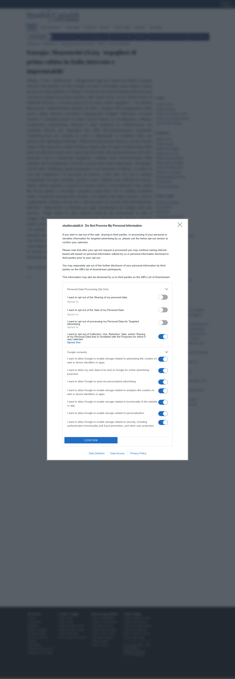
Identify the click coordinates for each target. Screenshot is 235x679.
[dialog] (117, 339)
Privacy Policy (138, 453)
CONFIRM (91, 440)
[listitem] (117, 289)
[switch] (163, 297)
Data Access (117, 453)
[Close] (181, 225)
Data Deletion (97, 453)
